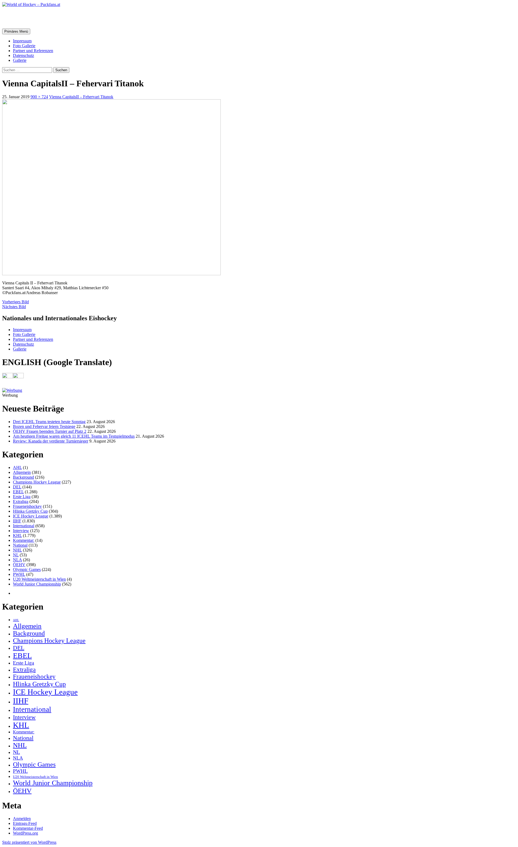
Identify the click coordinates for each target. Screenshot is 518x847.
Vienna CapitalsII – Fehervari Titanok (81, 96)
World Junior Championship (37, 584)
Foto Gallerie (24, 45)
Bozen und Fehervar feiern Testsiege (44, 426)
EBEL (18, 491)
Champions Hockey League (37, 482)
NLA (17, 559)
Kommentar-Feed (28, 828)
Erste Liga (21, 496)
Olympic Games (27, 569)
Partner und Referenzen (33, 50)
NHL (17, 550)
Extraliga (20, 501)
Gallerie (19, 60)
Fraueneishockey (27, 506)
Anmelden (22, 818)
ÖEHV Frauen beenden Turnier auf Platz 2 (49, 431)
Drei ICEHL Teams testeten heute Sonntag (49, 421)
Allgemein (22, 472)
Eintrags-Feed (25, 823)
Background (23, 477)
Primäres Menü (16, 31)
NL (16, 555)
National (20, 545)
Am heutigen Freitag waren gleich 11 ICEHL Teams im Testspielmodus (74, 436)
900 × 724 (39, 96)
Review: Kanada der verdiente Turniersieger (50, 441)
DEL (17, 487)
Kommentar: (23, 540)
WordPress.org (25, 833)
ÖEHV (19, 564)
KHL (17, 535)
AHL (17, 467)
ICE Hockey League (30, 516)
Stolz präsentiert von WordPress (29, 842)
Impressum (22, 41)
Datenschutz (23, 55)
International (23, 525)
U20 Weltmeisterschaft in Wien (39, 579)
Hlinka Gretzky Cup (30, 511)
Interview (21, 530)
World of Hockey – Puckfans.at (59, 17)
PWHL (19, 574)
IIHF (17, 521)
